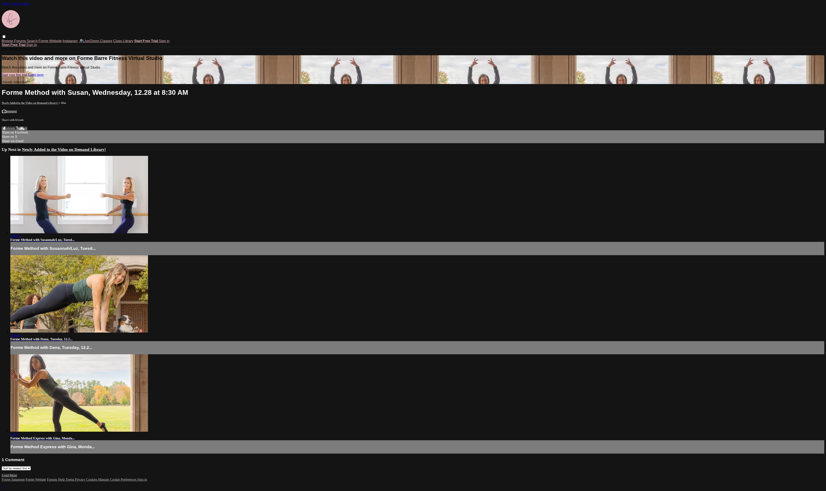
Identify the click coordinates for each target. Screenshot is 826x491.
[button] (4, 36)
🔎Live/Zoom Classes (95, 41)
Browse (8, 41)
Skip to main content (16, 3)
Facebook (9, 128)
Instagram (70, 41)
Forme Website (50, 41)
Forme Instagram (13, 479)
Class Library (123, 41)
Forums (20, 41)
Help (62, 479)
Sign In (31, 45)
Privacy (80, 479)
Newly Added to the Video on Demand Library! (30, 102)
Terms (70, 479)
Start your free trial (15, 75)
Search (33, 41)
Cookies (92, 479)
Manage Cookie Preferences (117, 479)
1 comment (9, 111)
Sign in (164, 41)
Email (23, 128)
